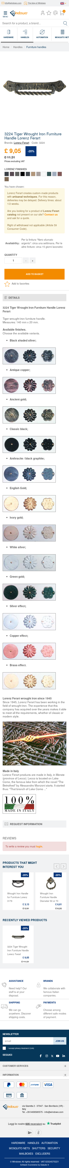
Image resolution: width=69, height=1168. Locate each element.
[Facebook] (40, 1056)
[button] (42, 13)
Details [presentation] (14, 298)
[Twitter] (52, 1056)
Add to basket (34, 274)
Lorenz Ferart (21, 142)
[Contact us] (55, 14)
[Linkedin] (63, 1056)
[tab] (34, 297)
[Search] (65, 23)
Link (31, 1048)
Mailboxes (26, 1153)
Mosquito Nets (19, 1148)
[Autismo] (38, 1132)
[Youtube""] (57, 1056)
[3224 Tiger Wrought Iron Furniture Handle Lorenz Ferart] (34, 86)
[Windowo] (15, 12)
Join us (60, 1041)
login (39, 846)
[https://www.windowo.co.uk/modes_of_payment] (34, 1090)
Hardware (18, 1143)
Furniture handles (36, 47)
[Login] (42, 14)
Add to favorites (20, 283)
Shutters (38, 1148)
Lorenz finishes (15, 169)
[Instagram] (46, 1056)
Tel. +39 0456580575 (32, 1111)
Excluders (42, 1153)
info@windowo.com (13, 2)
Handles (17, 47)
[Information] (65, 1075)
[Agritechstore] (30, 1132)
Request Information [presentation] (25, 824)
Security (54, 1148)
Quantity (10, 255)
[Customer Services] (65, 1066)
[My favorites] (49, 14)
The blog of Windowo (37, 2)
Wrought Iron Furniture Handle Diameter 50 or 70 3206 (49, 899)
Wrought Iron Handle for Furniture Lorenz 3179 (17, 897)
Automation (49, 1143)
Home (6, 47)
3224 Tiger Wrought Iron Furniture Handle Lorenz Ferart (18, 950)
